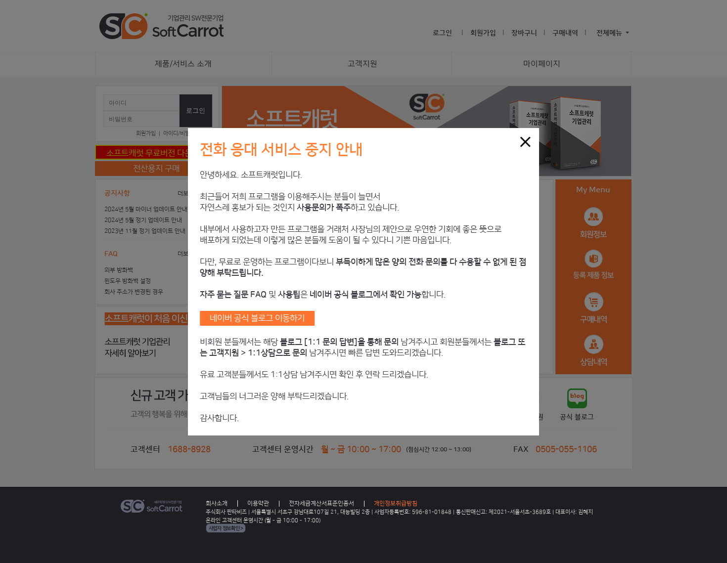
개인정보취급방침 (395, 504)
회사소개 (216, 503)
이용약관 (258, 504)
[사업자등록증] (226, 530)
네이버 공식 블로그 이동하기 (257, 318)
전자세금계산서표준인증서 (321, 504)
